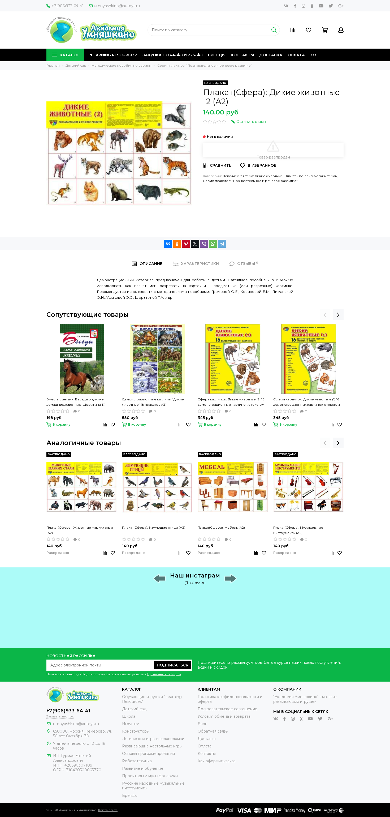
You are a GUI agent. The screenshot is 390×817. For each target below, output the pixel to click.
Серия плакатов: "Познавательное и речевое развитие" (250, 181)
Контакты (242, 55)
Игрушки (130, 723)
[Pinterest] (186, 244)
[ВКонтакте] (168, 244)
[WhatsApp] (213, 244)
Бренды (217, 55)
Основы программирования (148, 753)
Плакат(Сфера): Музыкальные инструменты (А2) (298, 530)
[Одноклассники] (177, 244)
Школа (128, 716)
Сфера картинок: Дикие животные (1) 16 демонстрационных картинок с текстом (306, 402)
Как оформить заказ (217, 761)
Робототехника (137, 761)
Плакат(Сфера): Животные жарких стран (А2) (80, 530)
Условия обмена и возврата (224, 716)
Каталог (69, 55)
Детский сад (134, 709)
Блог (202, 723)
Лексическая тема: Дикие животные (253, 176)
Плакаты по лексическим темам (310, 176)
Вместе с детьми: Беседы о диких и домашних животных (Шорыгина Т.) (75, 402)
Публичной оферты (164, 674)
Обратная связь (213, 731)
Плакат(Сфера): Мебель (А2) (221, 527)
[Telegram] (222, 244)
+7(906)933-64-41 (67, 5)
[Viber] (204, 244)
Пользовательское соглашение (227, 709)
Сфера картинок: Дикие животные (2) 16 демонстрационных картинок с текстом (231, 402)
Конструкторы (135, 731)
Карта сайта (108, 810)
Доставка (270, 55)
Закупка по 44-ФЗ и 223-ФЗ (172, 55)
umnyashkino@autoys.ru (117, 5)
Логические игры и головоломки (153, 738)
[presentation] (325, 314)
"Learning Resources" (113, 55)
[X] (195, 244)
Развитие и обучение (142, 768)
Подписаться (172, 665)
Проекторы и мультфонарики (150, 775)
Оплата (296, 55)
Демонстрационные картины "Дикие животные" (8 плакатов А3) (153, 402)
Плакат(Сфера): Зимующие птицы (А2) (153, 527)
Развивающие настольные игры (152, 746)
